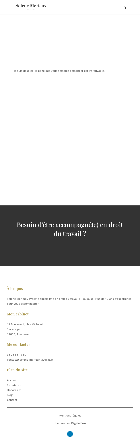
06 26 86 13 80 (28, 129)
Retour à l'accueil (33, 83)
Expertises (14, 385)
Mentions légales (70, 415)
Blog (10, 395)
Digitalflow (78, 423)
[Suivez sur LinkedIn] (21, 182)
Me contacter (70, 247)
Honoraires (14, 390)
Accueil (11, 380)
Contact (12, 400)
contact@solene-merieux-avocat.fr (42, 145)
